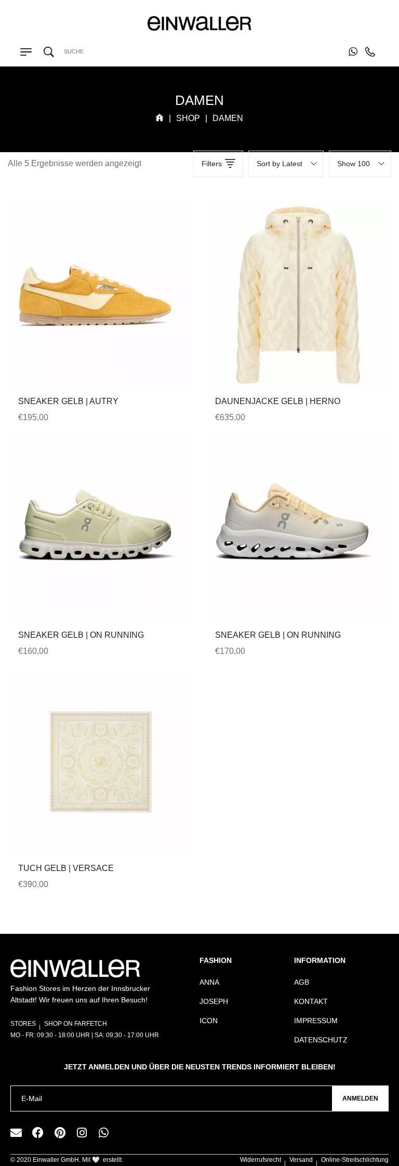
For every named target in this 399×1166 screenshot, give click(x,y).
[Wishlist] (101, 316)
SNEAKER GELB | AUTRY (68, 401)
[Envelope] (16, 1132)
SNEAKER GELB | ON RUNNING (81, 635)
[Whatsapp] (103, 1132)
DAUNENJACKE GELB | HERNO (277, 401)
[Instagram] (81, 1132)
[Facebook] (38, 1132)
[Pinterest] (59, 1132)
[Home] (159, 118)
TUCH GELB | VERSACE (66, 868)
